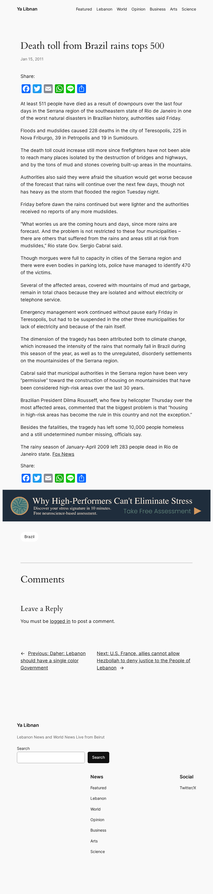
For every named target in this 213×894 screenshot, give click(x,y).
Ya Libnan (27, 9)
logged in (60, 621)
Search (23, 748)
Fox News (63, 454)
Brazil (29, 536)
